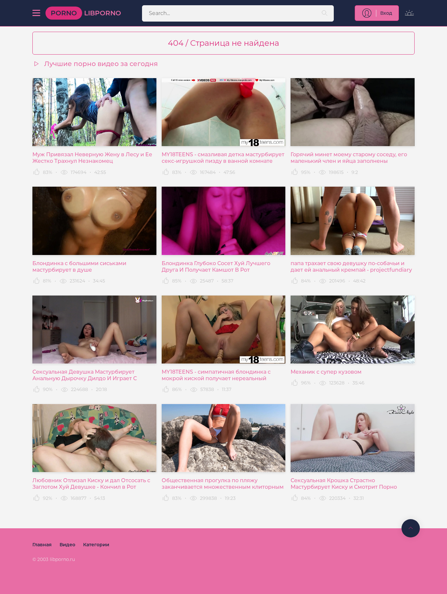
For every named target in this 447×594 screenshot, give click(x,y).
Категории (96, 545)
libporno (86, 13)
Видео (67, 545)
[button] (36, 13)
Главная (42, 545)
